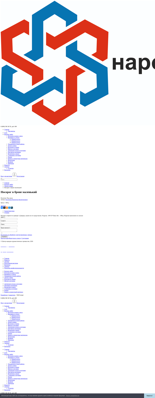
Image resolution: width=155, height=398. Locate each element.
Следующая (25, 238)
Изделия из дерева (13, 147)
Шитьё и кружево (9, 281)
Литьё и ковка (12, 145)
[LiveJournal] (12, 208)
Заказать (3, 206)
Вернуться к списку (15, 238)
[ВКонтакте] (2, 208)
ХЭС (5, 133)
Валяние (10, 162)
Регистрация (20, 176)
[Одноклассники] (7, 208)
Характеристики (9, 211)
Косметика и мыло (13, 154)
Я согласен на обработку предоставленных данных (16, 235)
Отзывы (6, 212)
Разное (10, 157)
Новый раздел (15, 139)
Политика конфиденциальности (14, 268)
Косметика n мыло (10, 287)
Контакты (7, 170)
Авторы (6, 261)
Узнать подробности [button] (72, 395)
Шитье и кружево (13, 149)
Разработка (4, 295)
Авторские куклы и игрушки (17, 150)
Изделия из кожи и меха (15, 136)
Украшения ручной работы (16, 144)
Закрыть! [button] (149, 395)
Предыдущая (5, 238)
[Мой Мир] (9, 208)
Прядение (11, 163)
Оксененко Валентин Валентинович (16, 199)
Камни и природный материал (13, 292)
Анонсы (6, 166)
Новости (7, 165)
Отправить (4, 236)
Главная (6, 129)
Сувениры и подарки (14, 155)
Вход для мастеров (6, 176)
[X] (4, 208)
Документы (11, 131)
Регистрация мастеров (11, 263)
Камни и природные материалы (17, 158)
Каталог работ (8, 134)
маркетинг (12, 295)
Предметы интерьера (14, 152)
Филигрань (11, 160)
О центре (11, 168)
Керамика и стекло (13, 137)
